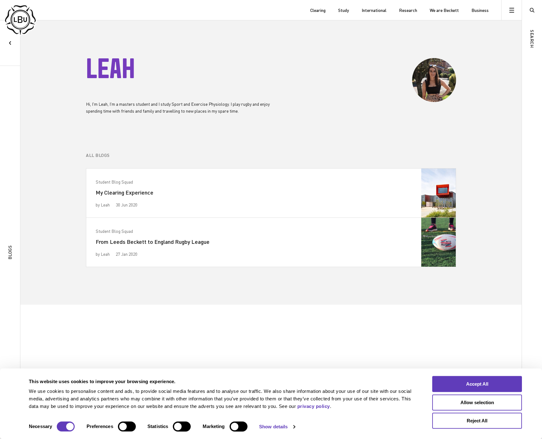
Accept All (477, 384)
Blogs (10, 252)
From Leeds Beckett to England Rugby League (153, 241)
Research (408, 10)
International (374, 10)
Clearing (318, 10)
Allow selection (477, 402)
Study (343, 10)
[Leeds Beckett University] (37, 10)
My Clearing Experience (124, 192)
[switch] (127, 426)
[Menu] (511, 10)
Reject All (477, 420)
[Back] (10, 43)
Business (480, 10)
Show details (273, 426)
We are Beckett (444, 10)
